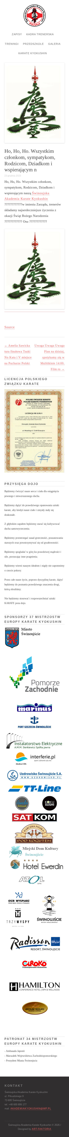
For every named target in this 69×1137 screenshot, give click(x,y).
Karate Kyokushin (32, 53)
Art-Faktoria (41, 1129)
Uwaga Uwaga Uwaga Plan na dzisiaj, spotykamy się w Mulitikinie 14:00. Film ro (50, 357)
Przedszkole (33, 43)
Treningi (12, 43)
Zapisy (17, 34)
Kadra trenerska (40, 34)
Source (9, 327)
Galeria (54, 43)
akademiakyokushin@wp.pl (30, 1108)
